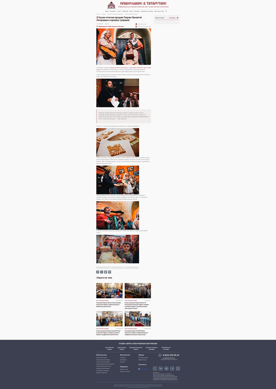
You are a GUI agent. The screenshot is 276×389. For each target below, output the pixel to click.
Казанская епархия (101, 357)
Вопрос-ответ (124, 369)
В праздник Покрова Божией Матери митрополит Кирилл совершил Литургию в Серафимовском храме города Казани (136, 333)
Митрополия (137, 11)
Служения (122, 357)
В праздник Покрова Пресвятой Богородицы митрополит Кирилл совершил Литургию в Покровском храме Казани (108, 304)
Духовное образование (103, 368)
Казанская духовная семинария (151, 348)
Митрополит (113, 11)
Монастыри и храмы (159, 11)
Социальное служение (102, 370)
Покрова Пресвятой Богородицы (119, 67)
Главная (98, 14)
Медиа (131, 11)
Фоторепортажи (143, 357)
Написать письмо (125, 371)
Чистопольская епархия (109, 348)
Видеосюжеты (143, 359)
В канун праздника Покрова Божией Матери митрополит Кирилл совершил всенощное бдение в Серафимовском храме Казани (108, 333)
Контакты (142, 364)
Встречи (122, 362)
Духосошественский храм (118, 267)
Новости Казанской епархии (131, 14)
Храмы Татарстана (101, 372)
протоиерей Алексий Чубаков (132, 267)
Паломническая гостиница (166, 348)
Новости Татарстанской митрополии (115, 14)
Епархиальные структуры (147, 11)
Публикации (125, 11)
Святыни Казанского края (103, 366)
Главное (107, 11)
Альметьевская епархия (122, 348)
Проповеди (123, 359)
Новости (119, 11)
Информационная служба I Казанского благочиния (111, 26)
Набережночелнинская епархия (135, 348)
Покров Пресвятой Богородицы (103, 267)
